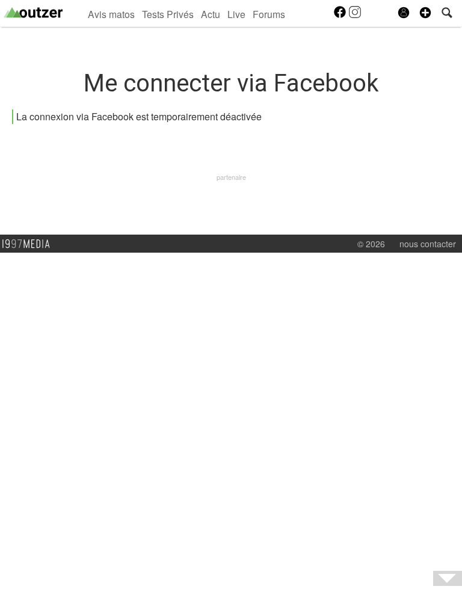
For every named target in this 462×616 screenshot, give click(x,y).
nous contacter (427, 244)
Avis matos (111, 13)
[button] (425, 12)
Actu (210, 13)
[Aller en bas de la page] (447, 578)
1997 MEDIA (29, 244)
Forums (269, 13)
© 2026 (371, 244)
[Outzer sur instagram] (355, 15)
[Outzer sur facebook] (340, 15)
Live (236, 13)
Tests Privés (168, 13)
